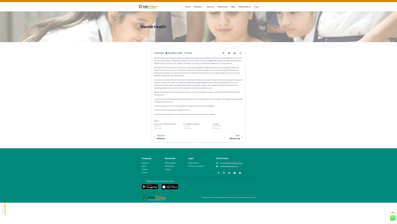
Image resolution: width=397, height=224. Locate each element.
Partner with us (245, 7)
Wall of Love (223, 7)
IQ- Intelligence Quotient (191, 124)
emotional (161, 58)
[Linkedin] (229, 173)
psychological (171, 58)
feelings (193, 114)
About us (210, 7)
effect (228, 58)
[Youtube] (234, 173)
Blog (233, 7)
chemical (163, 110)
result (172, 92)
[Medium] (240, 173)
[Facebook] (218, 173)
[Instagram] (224, 173)
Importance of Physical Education (165, 124)
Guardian (216, 124)
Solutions (197, 7)
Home (187, 7)
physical (230, 73)
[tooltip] (5, 204)
